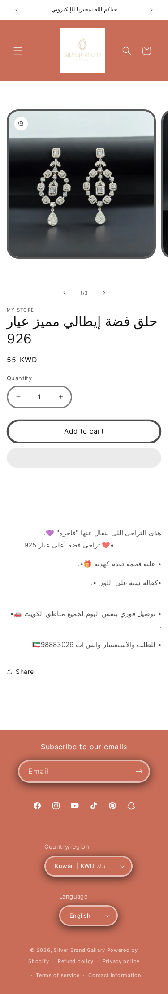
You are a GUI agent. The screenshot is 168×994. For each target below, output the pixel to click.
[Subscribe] (139, 771)
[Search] (127, 51)
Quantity (19, 378)
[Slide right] (104, 293)
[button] (84, 458)
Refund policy (76, 961)
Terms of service (57, 975)
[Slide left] (64, 293)
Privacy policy (121, 961)
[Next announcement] (151, 10)
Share (25, 671)
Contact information (114, 975)
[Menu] (18, 51)
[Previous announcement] (16, 10)
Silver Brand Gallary (79, 950)
